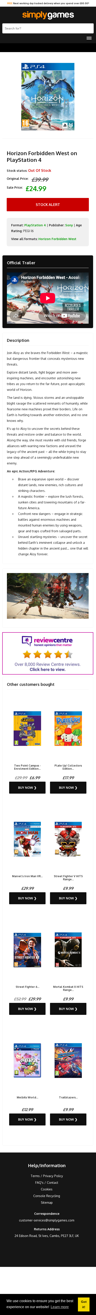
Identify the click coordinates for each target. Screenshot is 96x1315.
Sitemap (47, 1202)
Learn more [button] (60, 1307)
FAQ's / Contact (46, 1182)
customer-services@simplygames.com (46, 1220)
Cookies (46, 1189)
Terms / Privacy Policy (47, 1176)
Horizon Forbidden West (57, 239)
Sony (69, 225)
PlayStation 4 (35, 225)
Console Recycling (46, 1196)
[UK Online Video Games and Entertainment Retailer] (48, 15)
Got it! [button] (84, 1304)
